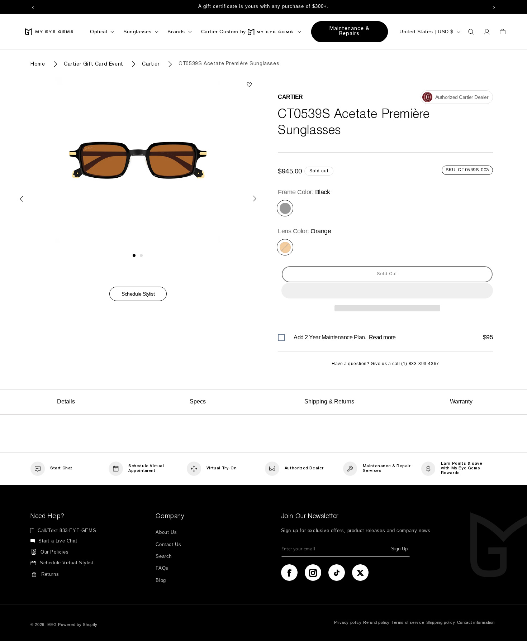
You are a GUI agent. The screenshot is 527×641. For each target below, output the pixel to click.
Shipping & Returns (329, 401)
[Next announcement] (494, 7)
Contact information (476, 622)
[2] (141, 255)
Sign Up (399, 549)
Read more (382, 337)
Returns (50, 574)
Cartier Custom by (223, 31)
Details (66, 401)
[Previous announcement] (33, 7)
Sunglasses (137, 31)
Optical (98, 31)
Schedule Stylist (138, 294)
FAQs (162, 568)
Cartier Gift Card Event (93, 64)
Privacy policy (347, 622)
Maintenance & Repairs (349, 31)
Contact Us (168, 544)
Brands (176, 31)
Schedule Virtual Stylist (67, 563)
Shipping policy (440, 622)
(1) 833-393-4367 (420, 363)
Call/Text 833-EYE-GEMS (67, 531)
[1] (134, 255)
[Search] (471, 31)
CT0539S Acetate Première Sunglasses (229, 64)
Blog (161, 580)
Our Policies (54, 552)
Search (164, 556)
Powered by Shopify (78, 624)
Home (37, 64)
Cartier (151, 64)
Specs (198, 401)
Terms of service (407, 622)
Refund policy (376, 622)
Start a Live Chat (57, 541)
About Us (166, 532)
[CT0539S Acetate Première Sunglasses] (249, 85)
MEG (52, 624)
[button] (387, 291)
